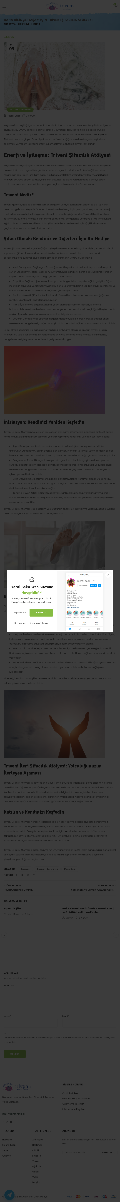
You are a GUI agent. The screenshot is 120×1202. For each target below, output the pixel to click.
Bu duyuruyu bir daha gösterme (32, 623)
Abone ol (41, 612)
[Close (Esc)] (108, 575)
